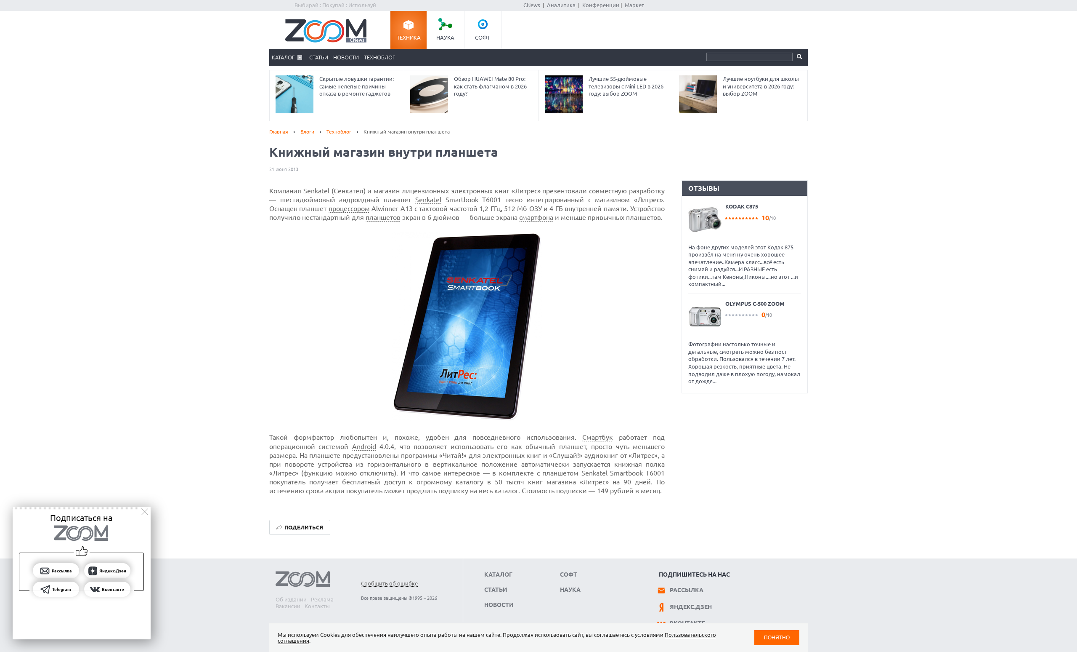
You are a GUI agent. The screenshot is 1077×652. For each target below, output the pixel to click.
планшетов (383, 217)
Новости (346, 57)
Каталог (283, 57)
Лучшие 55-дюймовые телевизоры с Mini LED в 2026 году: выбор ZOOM (626, 86)
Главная (278, 131)
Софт (482, 37)
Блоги (307, 131)
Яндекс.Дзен (691, 607)
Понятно (777, 637)
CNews (531, 5)
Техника (409, 37)
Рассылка (686, 590)
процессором (349, 208)
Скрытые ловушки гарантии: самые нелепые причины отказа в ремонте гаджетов (356, 86)
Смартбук (597, 437)
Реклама (322, 599)
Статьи (318, 57)
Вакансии (288, 606)
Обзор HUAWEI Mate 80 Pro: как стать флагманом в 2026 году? (490, 86)
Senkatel (428, 199)
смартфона (536, 217)
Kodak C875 (741, 206)
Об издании (291, 599)
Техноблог (379, 57)
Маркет (634, 5)
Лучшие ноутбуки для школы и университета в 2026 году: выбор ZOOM (761, 86)
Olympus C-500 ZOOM (755, 304)
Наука (445, 37)
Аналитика (561, 5)
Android (364, 446)
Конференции (600, 5)
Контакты (317, 606)
